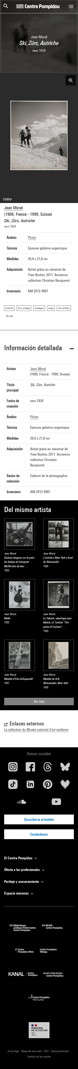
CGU (46, 1051)
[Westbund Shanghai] (56, 978)
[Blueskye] (65, 768)
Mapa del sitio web (31, 1051)
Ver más (39, 701)
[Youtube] (56, 803)
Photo (32, 237)
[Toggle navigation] (71, 6)
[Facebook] (30, 768)
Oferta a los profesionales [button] (22, 869)
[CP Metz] (27, 954)
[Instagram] (13, 768)
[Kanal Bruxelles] (26, 978)
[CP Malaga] (51, 954)
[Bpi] (25, 930)
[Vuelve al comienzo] (68, 1059)
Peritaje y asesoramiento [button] (22, 881)
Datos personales (60, 1051)
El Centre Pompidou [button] (18, 858)
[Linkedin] (30, 786)
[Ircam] (55, 930)
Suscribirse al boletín (39, 819)
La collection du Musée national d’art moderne (36, 729)
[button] (39, 348)
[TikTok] (13, 786)
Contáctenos (39, 834)
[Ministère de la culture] (39, 1030)
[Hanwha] (39, 1002)
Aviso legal (13, 1051)
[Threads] (48, 768)
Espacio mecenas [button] (17, 893)
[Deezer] (65, 786)
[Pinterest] (48, 786)
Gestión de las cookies (39, 1056)
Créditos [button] (7, 199)
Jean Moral (13, 207)
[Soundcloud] (21, 803)
